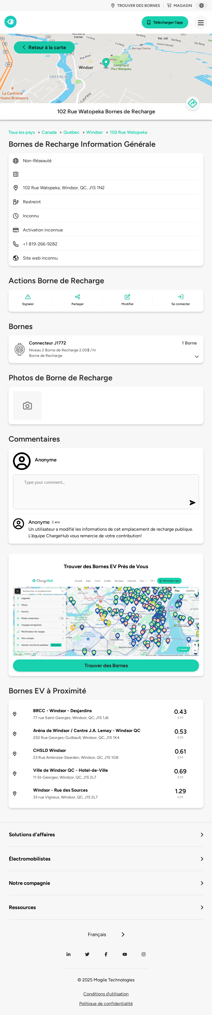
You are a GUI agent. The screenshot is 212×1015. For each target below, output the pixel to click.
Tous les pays (22, 132)
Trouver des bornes (138, 5)
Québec (71, 132)
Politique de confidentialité (106, 1003)
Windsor (94, 132)
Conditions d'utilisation (106, 994)
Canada (49, 132)
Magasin (183, 5)
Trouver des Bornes (106, 666)
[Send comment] (192, 503)
